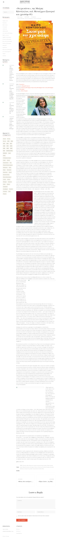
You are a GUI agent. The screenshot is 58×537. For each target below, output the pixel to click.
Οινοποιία (44, 467)
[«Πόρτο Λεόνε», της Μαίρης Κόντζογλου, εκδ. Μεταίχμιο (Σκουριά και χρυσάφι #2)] (46, 480)
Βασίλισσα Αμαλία (32, 465)
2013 (8, 141)
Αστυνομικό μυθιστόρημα (7, 33)
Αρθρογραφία (5, 31)
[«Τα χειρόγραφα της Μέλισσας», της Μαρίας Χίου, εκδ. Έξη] (5, 102)
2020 (21, 465)
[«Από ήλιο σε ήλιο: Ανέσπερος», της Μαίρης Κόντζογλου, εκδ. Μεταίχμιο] (5, 116)
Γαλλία (4, 160)
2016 (7, 143)
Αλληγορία (5, 26)
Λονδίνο (4, 179)
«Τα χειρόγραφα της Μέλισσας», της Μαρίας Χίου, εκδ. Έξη (11, 108)
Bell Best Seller (10, 150)
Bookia (7, 533)
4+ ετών (4, 138)
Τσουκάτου (11, 189)
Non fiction (5, 22)
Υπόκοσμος (5, 191)
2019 (7, 145)
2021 (4, 148)
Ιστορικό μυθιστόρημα (20, 18)
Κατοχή (10, 172)
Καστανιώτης (5, 172)
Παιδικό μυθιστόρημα (7, 43)
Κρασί (21, 467)
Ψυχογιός (4, 193)
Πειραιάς (47, 467)
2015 (4, 143)
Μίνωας (8, 179)
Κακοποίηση (9, 169)
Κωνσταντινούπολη (6, 174)
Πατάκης (8, 184)
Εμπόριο (45, 465)
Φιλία (9, 191)
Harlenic (5, 153)
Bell (4, 150)
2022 (8, 148)
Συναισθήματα (5, 189)
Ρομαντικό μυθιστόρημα (37, 18)
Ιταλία (10, 167)
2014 (12, 141)
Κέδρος (4, 169)
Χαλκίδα (39, 468)
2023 (11, 148)
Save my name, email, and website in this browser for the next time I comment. (33, 515)
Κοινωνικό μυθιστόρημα (29, 18)
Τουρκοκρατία (35, 468)
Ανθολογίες (5, 29)
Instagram (5, 533)
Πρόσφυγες (22, 468)
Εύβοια (48, 465)
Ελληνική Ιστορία (40, 465)
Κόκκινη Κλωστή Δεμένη (7, 177)
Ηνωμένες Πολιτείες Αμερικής (7, 165)
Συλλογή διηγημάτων (7, 51)
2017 (11, 143)
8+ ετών (4, 141)
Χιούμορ (4, 55)
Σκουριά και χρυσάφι (28, 468)
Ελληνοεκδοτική (5, 162)
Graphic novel (5, 20)
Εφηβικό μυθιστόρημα (7, 37)
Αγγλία (9, 153)
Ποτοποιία (52, 467)
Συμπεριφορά (5, 186)
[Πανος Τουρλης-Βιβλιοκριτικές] (25, 2)
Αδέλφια (24, 465)
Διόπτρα (8, 160)
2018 (4, 145)
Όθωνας (35, 467)
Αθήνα (27, 465)
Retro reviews (5, 24)
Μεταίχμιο (32, 467)
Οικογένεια (40, 467)
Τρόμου (4, 53)
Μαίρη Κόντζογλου (26, 467)
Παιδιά (4, 184)
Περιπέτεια (5, 47)
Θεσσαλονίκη (5, 167)
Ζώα (10, 162)
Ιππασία (51, 465)
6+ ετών (8, 138)
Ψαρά (43, 468)
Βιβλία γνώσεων (6, 35)
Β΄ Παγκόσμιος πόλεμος (7, 157)
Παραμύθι (4, 45)
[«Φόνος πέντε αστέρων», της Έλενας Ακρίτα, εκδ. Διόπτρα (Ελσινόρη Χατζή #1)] (25, 480)
